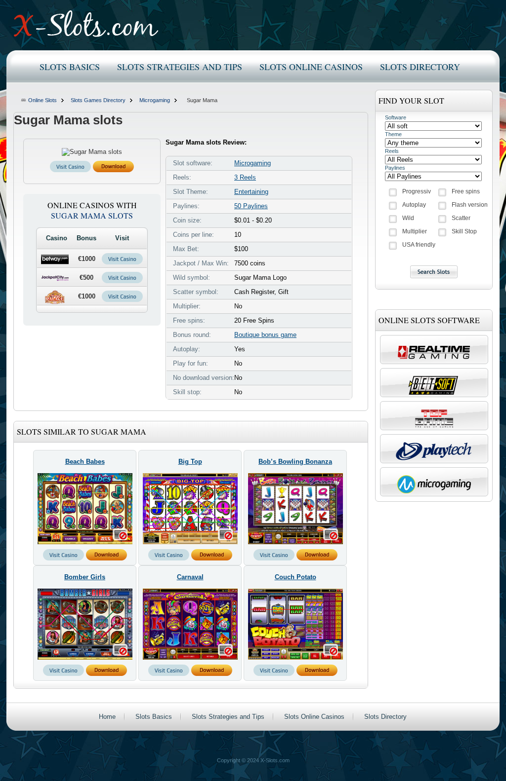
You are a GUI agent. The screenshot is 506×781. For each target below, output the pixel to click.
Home (107, 716)
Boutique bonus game (265, 334)
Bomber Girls (84, 577)
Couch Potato (295, 577)
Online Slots (42, 100)
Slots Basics (70, 67)
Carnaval (190, 577)
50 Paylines (251, 206)
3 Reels (245, 177)
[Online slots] (86, 23)
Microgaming (154, 100)
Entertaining (251, 191)
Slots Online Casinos (311, 67)
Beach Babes (85, 461)
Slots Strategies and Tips (179, 67)
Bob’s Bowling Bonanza (295, 461)
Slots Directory (420, 67)
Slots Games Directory (98, 100)
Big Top (190, 461)
